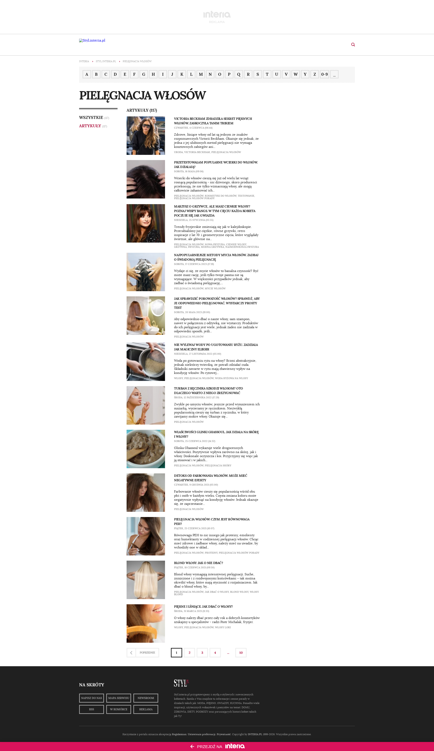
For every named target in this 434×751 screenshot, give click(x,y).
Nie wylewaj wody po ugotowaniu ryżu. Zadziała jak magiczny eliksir (216, 347)
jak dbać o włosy (217, 591)
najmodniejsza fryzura (242, 246)
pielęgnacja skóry (218, 465)
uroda (178, 152)
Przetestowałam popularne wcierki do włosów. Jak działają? (216, 164)
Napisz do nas (91, 698)
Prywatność (224, 734)
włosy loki (223, 627)
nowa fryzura (215, 244)
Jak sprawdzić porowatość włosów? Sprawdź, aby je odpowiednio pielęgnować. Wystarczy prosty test (217, 303)
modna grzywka (212, 246)
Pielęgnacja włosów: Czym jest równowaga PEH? (212, 521)
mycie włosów (215, 288)
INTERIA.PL (255, 734)
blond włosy (239, 591)
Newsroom (146, 698)
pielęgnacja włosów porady (194, 198)
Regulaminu (179, 734)
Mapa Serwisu (118, 698)
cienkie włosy (236, 244)
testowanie (246, 195)
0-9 (324, 74)
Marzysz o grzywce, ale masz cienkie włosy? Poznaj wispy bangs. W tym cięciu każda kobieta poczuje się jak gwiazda (214, 210)
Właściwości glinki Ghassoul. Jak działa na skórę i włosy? (216, 434)
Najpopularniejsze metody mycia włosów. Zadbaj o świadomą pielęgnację (216, 257)
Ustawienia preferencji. (202, 734)
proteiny (211, 552)
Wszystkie (91, 117)
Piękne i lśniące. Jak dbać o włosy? (203, 607)
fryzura (194, 246)
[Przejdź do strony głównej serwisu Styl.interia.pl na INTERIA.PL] (92, 40)
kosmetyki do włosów (220, 195)
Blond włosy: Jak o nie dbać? (198, 563)
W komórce (118, 709)
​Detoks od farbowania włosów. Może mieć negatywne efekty (210, 478)
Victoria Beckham (197, 152)
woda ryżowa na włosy (231, 378)
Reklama (146, 709)
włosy (178, 378)
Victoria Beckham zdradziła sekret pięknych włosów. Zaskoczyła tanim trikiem (213, 121)
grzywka (180, 246)
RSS (91, 709)
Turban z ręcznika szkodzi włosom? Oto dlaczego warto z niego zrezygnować (208, 390)
